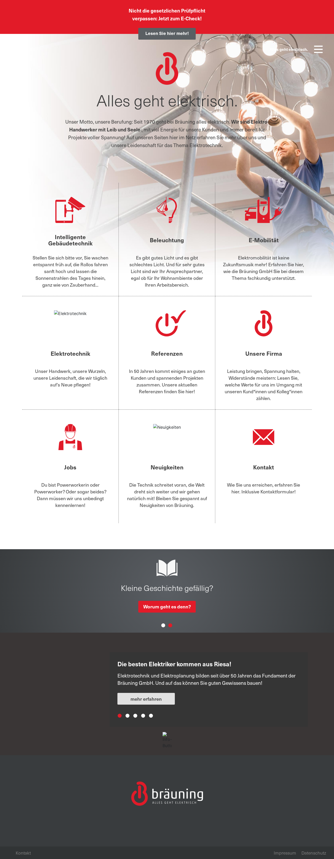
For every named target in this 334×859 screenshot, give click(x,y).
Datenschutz (313, 852)
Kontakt (23, 852)
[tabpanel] (208, 686)
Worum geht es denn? (167, 606)
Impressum (285, 852)
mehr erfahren (146, 698)
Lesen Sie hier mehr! (167, 33)
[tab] (177, 726)
